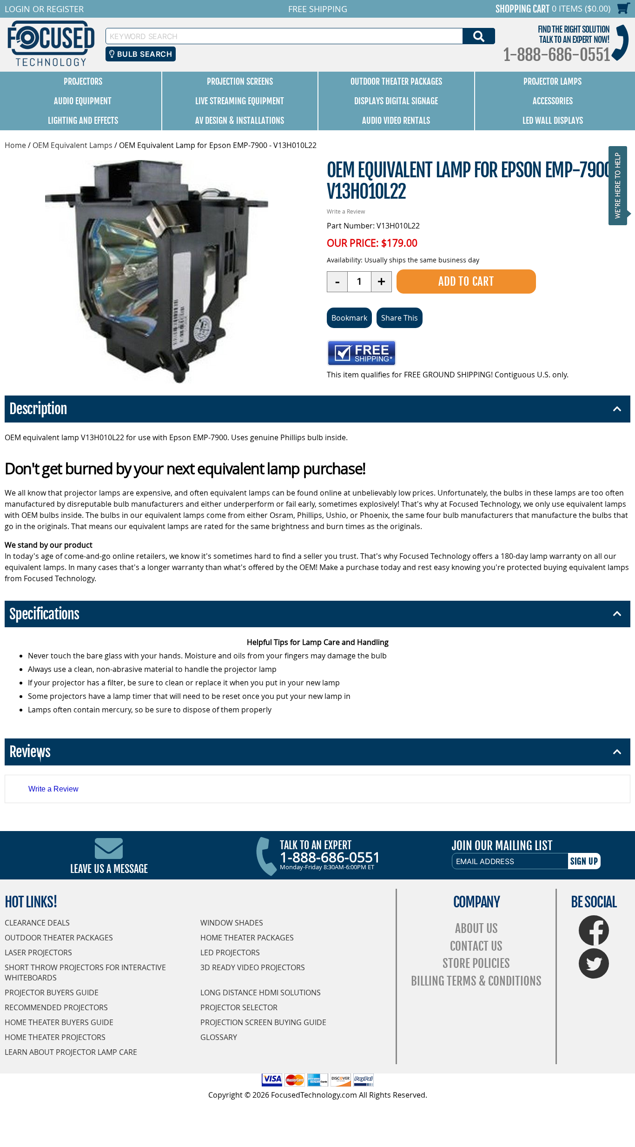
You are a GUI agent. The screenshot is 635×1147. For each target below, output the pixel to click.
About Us (476, 928)
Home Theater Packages (247, 937)
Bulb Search (143, 54)
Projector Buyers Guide (52, 992)
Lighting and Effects (83, 120)
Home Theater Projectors (55, 1037)
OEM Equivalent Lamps (72, 145)
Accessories (553, 101)
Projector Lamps (552, 81)
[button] (620, 185)
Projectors (83, 81)
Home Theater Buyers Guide (59, 1022)
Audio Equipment (83, 101)
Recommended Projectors (56, 1007)
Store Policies (476, 963)
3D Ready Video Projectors (252, 967)
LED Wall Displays (553, 120)
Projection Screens (240, 81)
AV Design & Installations (239, 120)
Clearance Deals (37, 923)
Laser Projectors (38, 952)
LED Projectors (230, 952)
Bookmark (349, 318)
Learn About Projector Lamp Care (71, 1052)
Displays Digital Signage (396, 101)
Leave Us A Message (109, 869)
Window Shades (231, 923)
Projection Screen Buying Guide (263, 1022)
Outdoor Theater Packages (396, 81)
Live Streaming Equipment (239, 101)
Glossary (218, 1037)
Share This (399, 318)
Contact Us (476, 946)
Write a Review (346, 211)
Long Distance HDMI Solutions (260, 992)
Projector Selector (239, 1007)
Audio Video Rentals (396, 120)
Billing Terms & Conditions (476, 981)
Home (15, 145)
